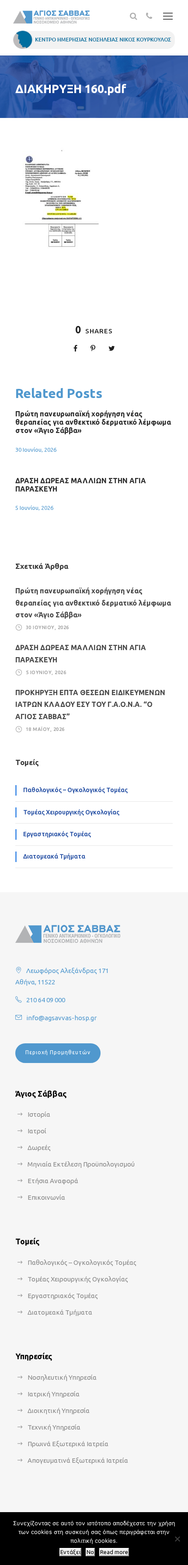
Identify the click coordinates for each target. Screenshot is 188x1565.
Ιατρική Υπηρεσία (54, 1394)
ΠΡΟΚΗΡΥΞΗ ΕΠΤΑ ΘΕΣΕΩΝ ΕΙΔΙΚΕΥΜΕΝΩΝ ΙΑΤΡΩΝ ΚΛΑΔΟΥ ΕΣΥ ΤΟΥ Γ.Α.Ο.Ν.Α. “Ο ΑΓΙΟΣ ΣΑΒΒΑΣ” (90, 704)
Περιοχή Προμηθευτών (58, 1052)
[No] (177, 1538)
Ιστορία (39, 1114)
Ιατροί (37, 1131)
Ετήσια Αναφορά (53, 1180)
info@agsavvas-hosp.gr (61, 1017)
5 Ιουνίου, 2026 (34, 508)
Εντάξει (70, 1552)
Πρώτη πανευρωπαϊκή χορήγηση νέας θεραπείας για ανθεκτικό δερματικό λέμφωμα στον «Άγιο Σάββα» (93, 422)
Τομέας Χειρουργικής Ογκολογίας (71, 812)
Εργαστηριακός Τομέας (57, 834)
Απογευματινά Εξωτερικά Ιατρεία (78, 1460)
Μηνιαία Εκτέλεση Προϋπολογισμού (81, 1164)
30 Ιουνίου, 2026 (35, 450)
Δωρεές (39, 1147)
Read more (114, 1552)
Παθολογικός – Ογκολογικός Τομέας (75, 789)
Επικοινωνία (46, 1197)
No (90, 1552)
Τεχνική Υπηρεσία (54, 1427)
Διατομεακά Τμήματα (54, 856)
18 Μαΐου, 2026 (45, 729)
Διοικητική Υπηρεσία (59, 1410)
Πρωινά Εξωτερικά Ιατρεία (68, 1443)
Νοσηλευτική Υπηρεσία (62, 1377)
